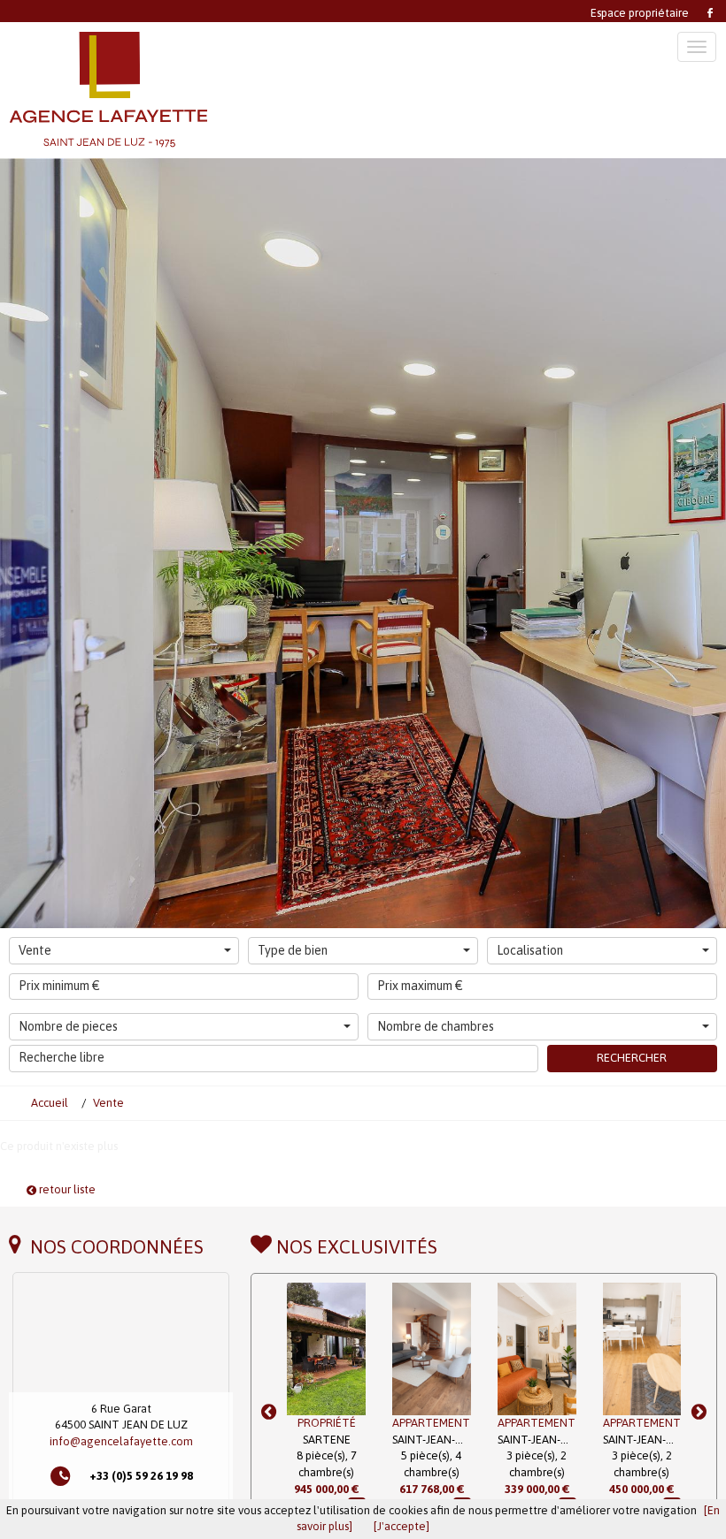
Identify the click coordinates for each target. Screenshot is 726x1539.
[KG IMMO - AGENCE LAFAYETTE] (200, 90)
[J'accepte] (401, 1526)
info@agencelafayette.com (121, 1441)
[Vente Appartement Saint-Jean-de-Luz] (326, 1349)
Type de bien (293, 950)
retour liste (66, 1189)
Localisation (530, 950)
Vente (35, 950)
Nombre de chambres (435, 1026)
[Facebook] (708, 11)
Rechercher (632, 1057)
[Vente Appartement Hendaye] (642, 1349)
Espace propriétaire (640, 12)
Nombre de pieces (68, 1026)
